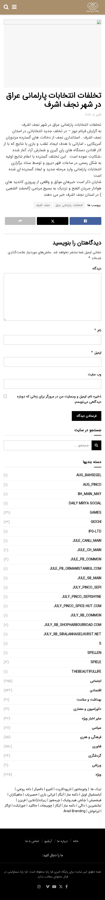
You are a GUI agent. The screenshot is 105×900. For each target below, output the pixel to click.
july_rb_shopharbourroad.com (72, 625)
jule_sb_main (89, 578)
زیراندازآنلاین (37, 800)
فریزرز (22, 800)
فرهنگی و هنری (90, 737)
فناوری (96, 746)
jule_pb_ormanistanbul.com (75, 568)
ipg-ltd (95, 531)
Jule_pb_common (85, 559)
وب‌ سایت (94, 374)
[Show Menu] (14, 7)
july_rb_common (85, 615)
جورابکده (19, 805)
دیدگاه (97, 268)
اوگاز (8, 805)
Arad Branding (74, 811)
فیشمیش (95, 800)
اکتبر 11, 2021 (93, 114)
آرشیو (48, 841)
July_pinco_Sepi (87, 587)
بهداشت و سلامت (89, 699)
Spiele (96, 662)
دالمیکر (38, 789)
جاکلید (32, 805)
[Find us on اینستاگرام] (39, 887)
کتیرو (49, 789)
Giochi (96, 522)
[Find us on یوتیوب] (54, 887)
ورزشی (96, 765)
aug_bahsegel (88, 475)
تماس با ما (32, 841)
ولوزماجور (80, 789)
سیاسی (96, 727)
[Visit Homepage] (92, 7)
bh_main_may (89, 494)
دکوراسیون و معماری (87, 709)
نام (97, 330)
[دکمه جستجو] (6, 7)
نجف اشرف (43, 205)
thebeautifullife (86, 671)
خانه (75, 841)
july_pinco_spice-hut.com (77, 606)
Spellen (94, 653)
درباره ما (62, 841)
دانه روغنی (24, 789)
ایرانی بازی (47, 794)
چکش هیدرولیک (74, 800)
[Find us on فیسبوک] (66, 887)
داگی (81, 805)
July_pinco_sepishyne (81, 597)
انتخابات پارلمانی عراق (69, 205)
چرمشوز (54, 800)
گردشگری (94, 755)
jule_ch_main (89, 550)
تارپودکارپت (63, 789)
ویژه (98, 774)
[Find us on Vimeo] (48, 887)
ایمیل (96, 352)
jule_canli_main (87, 540)
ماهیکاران (15, 794)
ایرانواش (94, 811)
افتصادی (95, 690)
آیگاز (61, 794)
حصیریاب (31, 794)
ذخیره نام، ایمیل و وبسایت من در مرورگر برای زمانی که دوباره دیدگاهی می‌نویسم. (59, 399)
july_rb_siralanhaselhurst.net (72, 634)
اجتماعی (95, 681)
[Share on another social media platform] (20, 221)
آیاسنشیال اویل (91, 794)
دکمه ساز (72, 794)
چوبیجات (46, 805)
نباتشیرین (94, 805)
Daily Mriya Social (85, 503)
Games (95, 512)
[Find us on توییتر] (61, 887)
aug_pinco (92, 484)
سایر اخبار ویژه (91, 718)
